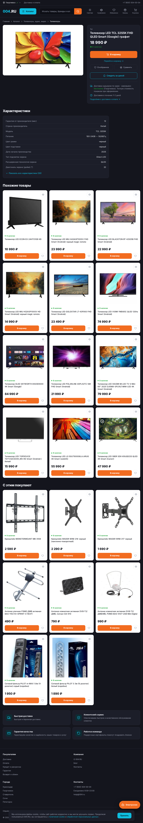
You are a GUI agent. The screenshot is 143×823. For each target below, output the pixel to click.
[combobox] (57, 11)
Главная (6, 21)
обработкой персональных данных (83, 817)
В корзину (115, 54)
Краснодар (8, 787)
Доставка (7, 759)
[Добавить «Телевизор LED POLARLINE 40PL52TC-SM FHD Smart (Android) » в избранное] (89, 401)
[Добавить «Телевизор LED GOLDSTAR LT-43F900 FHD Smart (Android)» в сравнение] (89, 266)
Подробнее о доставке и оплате (104, 99)
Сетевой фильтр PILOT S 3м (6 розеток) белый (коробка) (70, 684)
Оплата (6, 763)
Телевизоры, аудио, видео (35, 21)
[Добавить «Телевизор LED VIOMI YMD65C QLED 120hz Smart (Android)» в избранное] (135, 328)
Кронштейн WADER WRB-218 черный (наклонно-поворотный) (68, 540)
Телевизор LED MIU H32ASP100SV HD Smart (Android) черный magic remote (22, 312)
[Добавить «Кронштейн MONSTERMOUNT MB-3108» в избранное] (42, 555)
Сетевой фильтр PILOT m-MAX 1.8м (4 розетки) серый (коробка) (23, 684)
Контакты (78, 767)
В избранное (103, 67)
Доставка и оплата (32, 3)
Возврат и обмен (10, 774)
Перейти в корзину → (113, 61)
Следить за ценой (115, 75)
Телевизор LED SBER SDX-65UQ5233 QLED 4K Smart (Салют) (118, 457)
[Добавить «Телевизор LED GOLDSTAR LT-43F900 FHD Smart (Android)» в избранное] (89, 328)
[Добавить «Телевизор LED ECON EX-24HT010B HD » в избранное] (42, 256)
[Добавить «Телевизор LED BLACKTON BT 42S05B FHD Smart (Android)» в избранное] (135, 256)
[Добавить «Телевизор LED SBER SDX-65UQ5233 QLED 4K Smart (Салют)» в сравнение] (136, 411)
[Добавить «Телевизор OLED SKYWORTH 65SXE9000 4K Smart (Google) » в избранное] (42, 401)
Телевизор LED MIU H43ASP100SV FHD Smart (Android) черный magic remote (69, 240)
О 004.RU (78, 759)
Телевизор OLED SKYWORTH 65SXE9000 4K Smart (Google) (24, 385)
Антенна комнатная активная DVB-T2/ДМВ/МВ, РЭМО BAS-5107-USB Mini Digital (117, 612)
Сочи (5, 798)
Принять (124, 815)
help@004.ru (79, 794)
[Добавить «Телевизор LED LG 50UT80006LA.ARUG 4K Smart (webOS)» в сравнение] (89, 411)
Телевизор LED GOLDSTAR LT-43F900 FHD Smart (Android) (71, 312)
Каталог (16, 21)
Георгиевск (8, 791)
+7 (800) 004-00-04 (131, 3)
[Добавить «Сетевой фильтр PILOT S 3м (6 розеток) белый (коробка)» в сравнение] (89, 638)
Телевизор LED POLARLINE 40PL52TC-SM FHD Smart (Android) (71, 385)
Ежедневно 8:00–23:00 (84, 791)
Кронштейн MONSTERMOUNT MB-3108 (23, 539)
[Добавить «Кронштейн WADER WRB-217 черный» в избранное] (135, 555)
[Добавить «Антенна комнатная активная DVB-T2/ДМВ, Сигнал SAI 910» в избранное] (89, 628)
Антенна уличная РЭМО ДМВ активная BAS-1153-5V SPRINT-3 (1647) (23, 612)
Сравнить (127, 67)
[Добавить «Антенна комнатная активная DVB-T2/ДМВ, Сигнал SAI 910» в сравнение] (89, 566)
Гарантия (7, 770)
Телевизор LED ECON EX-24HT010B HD (23, 239)
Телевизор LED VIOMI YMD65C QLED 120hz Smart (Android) (118, 312)
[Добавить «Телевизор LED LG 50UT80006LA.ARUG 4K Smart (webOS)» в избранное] (89, 473)
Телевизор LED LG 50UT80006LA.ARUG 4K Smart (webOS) (70, 457)
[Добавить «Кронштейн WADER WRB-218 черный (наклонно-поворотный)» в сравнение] (89, 494)
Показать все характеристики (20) (25, 173)
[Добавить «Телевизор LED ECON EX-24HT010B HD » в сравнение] (43, 194)
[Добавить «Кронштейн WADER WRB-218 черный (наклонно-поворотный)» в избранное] (89, 555)
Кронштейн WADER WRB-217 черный (115, 539)
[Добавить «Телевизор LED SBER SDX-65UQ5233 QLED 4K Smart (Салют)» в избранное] (135, 473)
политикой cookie (57, 817)
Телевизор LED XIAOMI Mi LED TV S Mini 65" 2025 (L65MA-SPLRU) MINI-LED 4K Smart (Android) (116, 386)
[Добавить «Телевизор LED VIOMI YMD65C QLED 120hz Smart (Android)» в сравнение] (136, 266)
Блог (76, 763)
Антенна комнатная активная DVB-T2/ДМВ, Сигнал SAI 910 (69, 612)
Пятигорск (7, 802)
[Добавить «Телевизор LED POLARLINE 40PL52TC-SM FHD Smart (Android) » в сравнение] (89, 339)
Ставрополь (8, 794)
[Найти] (78, 11)
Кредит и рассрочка (12, 767)
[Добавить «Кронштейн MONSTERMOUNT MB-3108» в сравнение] (43, 494)
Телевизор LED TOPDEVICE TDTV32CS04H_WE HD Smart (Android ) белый (23, 458)
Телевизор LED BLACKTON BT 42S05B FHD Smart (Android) (118, 240)
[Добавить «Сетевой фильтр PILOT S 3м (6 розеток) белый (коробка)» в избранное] (89, 700)
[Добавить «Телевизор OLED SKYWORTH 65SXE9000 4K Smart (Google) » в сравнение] (43, 339)
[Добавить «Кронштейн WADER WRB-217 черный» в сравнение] (136, 494)
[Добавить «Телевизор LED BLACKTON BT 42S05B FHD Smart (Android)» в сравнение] (136, 194)
